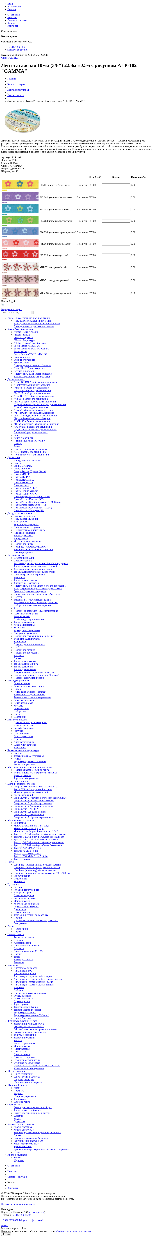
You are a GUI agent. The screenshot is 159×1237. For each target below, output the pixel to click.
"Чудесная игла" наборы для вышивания (35, 429)
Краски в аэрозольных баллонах (31, 1138)
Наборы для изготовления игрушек (32, 605)
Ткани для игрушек (24, 937)
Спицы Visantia (22, 468)
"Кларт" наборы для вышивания (31, 407)
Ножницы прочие (23, 552)
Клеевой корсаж (22, 942)
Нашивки (19, 987)
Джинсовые (20, 823)
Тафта (17, 956)
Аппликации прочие (25, 973)
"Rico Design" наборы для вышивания (34, 396)
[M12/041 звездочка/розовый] (4, 285)
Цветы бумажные (23, 560)
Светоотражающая (23, 736)
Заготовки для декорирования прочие (34, 569)
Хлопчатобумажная (24, 742)
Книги (17, 1157)
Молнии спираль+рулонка (21, 783)
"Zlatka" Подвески (23, 337)
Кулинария (19, 627)
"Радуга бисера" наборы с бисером (32, 418)
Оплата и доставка (17, 20)
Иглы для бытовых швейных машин (33, 320)
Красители (19, 577)
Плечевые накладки (24, 532)
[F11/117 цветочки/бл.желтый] (4, 189)
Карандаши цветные (24, 624)
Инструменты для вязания (27, 460)
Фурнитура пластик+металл (22, 1021)
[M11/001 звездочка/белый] (4, 272)
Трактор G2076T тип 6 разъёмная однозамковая (39, 836)
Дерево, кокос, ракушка (26, 906)
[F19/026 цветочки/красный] (4, 259)
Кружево (18, 705)
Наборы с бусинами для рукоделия (32, 376)
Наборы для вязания (24, 650)
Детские (18, 887)
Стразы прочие (22, 1001)
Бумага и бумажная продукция (30, 591)
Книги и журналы (17, 1154)
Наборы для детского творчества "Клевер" (36, 675)
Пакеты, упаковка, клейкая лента (31, 770)
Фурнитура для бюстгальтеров (30, 761)
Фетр (16, 608)
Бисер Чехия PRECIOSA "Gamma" (32, 348)
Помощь (11, 9)
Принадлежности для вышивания (31, 454)
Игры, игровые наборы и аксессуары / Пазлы (38, 588)
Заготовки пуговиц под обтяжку (31, 915)
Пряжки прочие (22, 1054)
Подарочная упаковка (25, 633)
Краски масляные (23, 1127)
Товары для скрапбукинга (27, 1110)
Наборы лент (20, 711)
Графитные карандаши (26, 613)
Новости (12, 17)
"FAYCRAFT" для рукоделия (29, 368)
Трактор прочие (22, 859)
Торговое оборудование (26, 778)
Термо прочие (21, 1004)
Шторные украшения (25, 1096)
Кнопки (18, 1040)
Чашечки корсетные (24, 764)
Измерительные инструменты (29, 530)
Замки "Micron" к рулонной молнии (33, 789)
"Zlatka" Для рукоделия (26, 332)
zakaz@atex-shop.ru (17, 49)
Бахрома (18, 1093)
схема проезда (36, 1212)
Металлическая (22, 1046)
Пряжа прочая (21, 485)
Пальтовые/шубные (24, 895)
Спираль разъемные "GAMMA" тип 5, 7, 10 (37, 786)
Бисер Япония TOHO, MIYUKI (30, 354)
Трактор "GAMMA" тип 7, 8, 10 (31, 856)
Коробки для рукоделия (26, 524)
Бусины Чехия (21, 362)
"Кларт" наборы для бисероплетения (33, 410)
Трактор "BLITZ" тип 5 (26, 850)
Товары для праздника (25, 580)
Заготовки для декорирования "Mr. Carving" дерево (41, 563)
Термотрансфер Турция (26, 1007)
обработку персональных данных (73, 1231)
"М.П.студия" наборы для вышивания (34, 412)
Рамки (17, 446)
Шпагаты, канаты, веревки (28, 1082)
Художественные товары (20, 1124)
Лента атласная (15, 95)
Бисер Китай (20, 351)
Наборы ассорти (22, 892)
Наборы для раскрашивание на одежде (34, 636)
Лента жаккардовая (24, 700)
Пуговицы (13, 884)
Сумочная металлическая (27, 1060)
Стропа (17, 739)
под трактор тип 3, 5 (24, 795)
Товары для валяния (24, 622)
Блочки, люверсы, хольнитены (30, 1032)
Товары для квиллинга (26, 664)
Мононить (19, 881)
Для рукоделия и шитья (19, 513)
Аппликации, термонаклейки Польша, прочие (38, 979)
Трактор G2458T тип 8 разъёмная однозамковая (39, 842)
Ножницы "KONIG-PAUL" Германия (33, 549)
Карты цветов (21, 781)
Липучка (18, 730)
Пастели (18, 597)
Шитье (17, 714)
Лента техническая (17, 719)
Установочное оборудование (29, 1068)
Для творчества (15, 555)
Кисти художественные (26, 1143)
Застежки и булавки (24, 1037)
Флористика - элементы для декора (32, 599)
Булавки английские (24, 516)
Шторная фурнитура (18, 1085)
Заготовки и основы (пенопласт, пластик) (36, 602)
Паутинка (19, 948)
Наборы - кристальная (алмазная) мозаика (36, 611)
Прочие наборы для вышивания (31, 432)
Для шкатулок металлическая (29, 644)
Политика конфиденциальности (18, 1204)
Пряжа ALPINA (22, 477)
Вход (10, 3)
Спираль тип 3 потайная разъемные (33, 803)
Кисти (17, 1088)
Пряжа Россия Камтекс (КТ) (28, 499)
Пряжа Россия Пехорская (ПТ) (30, 505)
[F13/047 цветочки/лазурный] (4, 214)
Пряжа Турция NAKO (25, 493)
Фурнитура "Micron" (25, 1012)
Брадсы (17, 1118)
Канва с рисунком (23, 438)
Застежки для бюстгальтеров (29, 756)
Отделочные (20, 878)
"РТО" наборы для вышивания (30, 452)
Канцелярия (20, 641)
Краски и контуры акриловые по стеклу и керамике (41, 1149)
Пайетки (18, 990)
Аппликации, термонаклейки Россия (33, 982)
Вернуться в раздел (11, 309)
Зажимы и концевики (25, 1035)
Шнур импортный (23, 1074)
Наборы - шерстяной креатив (29, 677)
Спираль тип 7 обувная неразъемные (33, 817)
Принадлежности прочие (27, 527)
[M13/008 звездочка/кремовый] (4, 298)
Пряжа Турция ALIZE (25, 488)
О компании (13, 14)
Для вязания (13, 457)
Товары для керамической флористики (34, 571)
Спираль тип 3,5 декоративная (30, 811)
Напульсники (21, 929)
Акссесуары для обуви (25, 968)
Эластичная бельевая (25, 744)
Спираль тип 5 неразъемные (29, 814)
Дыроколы (19, 1121)
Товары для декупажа (25, 661)
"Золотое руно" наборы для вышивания (35, 401)
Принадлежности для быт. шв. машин (34, 326)
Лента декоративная (18, 89)
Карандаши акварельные (27, 630)
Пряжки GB (20, 1051)
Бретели (18, 753)
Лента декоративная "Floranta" (30, 691)
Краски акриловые (24, 1129)
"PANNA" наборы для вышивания (32, 393)
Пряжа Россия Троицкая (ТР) (29, 510)
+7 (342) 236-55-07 (21, 1215)
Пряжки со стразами (24, 1057)
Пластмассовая (22, 1048)
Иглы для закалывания (26, 518)
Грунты (18, 1152)
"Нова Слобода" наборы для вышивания (35, 415)
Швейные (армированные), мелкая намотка (37, 867)
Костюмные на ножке (25, 898)
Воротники (20, 717)
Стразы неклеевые (23, 998)
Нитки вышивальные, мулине (29, 440)
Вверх (4, 1225)
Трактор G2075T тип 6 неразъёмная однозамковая (40, 834)
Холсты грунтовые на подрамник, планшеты (37, 1132)
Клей (16, 647)
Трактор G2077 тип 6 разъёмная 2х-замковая (37, 839)
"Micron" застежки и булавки (29, 1026)
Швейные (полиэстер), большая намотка (35, 870)
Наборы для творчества (26, 652)
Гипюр (17, 689)
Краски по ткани (23, 1146)
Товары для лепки (23, 666)
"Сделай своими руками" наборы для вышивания (40, 404)
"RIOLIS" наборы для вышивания (32, 421)
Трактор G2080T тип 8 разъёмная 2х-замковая (38, 845)
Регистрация (14, 6)
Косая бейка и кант (24, 728)
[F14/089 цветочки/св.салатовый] (4, 224)
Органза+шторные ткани (27, 945)
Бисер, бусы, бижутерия (20, 329)
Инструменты (21, 538)
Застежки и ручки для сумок (29, 1023)
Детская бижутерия (24, 371)
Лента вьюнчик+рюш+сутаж (29, 686)
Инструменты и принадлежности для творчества (40, 585)
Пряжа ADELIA (22, 474)
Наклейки (19, 655)
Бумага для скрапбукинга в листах (32, 1113)
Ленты (17, 758)
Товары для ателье (23, 535)
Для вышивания (16, 379)
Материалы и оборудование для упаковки (29, 767)
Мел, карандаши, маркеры (27, 541)
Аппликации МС (23, 970)
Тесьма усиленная (23, 959)
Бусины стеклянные (24, 359)
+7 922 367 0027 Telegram (14, 1220)
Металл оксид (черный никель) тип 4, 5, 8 (36, 831)
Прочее (17, 658)
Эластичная (20, 747)
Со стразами (20, 923)
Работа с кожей (22, 616)
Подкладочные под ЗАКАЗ (28, 951)
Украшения (13, 965)
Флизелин (19, 962)
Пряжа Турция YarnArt (26, 491)
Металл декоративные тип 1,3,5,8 (31, 825)
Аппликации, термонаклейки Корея (33, 976)
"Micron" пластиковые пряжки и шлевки (35, 1029)
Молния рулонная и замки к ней (31, 792)
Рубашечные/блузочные (26, 889)
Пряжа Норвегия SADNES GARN (32, 496)
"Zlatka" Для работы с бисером (30, 343)
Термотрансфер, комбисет (27, 1009)
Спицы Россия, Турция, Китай (30, 471)
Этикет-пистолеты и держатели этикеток (35, 772)
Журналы (19, 1160)
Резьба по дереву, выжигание (29, 619)
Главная (11, 78)
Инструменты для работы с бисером (33, 373)
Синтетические (22, 876)
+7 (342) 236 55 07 (17, 47)
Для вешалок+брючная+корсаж (30, 722)
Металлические (22, 901)
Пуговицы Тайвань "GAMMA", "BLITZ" (36, 920)
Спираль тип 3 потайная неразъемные (34, 800)
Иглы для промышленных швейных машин (37, 323)
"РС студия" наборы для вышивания (33, 426)
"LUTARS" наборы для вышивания (32, 390)
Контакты (12, 25)
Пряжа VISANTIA (23, 482)
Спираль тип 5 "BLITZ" (26, 809)
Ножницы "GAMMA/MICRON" (31, 546)
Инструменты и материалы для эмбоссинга (37, 594)
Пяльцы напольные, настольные (31, 449)
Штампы (18, 1115)
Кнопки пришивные (24, 1043)
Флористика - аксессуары (27, 583)
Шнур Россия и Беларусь (27, 1076)
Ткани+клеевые (15, 934)
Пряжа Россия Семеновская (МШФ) (33, 507)
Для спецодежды (23, 912)
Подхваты (19, 1090)
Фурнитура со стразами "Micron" (31, 1015)
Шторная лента (22, 1101)
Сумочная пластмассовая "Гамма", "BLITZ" (37, 1065)
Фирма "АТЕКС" (10, 57)
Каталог (11, 23)
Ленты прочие (21, 708)
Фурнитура (20, 1099)
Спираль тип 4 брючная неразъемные (33, 806)
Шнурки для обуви (24, 1079)
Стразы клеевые (22, 995)
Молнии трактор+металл (20, 820)
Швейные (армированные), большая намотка (37, 864)
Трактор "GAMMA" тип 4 (27, 848)
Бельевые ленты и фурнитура (23, 750)
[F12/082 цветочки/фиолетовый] (4, 202)
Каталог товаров (16, 84)
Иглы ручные (21, 521)
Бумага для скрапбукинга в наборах (33, 1107)
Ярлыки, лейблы (22, 775)
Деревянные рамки (24, 558)
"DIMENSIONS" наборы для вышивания (35, 382)
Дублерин (19, 940)
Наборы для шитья (23, 544)
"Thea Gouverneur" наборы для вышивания (36, 424)
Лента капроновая (23, 703)
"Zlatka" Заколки (22, 334)
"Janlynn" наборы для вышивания (31, 387)
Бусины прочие (22, 357)
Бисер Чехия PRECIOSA (27, 346)
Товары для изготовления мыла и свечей (35, 566)
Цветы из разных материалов (29, 574)
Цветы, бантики (22, 1018)
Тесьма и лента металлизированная (32, 697)
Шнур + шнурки (16, 1071)
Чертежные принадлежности (29, 1141)
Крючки (18, 463)
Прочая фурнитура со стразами (30, 993)
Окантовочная (21, 733)
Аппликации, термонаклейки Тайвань (34, 984)
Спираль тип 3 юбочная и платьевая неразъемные (40, 797)
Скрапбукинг (14, 1104)
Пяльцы (18, 443)
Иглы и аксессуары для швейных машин (28, 318)
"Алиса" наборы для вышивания (31, 399)
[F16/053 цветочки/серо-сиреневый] (4, 236)
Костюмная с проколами (26, 903)
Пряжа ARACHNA (24, 479)
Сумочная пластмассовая (27, 1062)
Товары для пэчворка (25, 669)
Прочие (18, 917)
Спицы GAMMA (23, 465)
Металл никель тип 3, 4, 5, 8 (28, 828)
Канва (17, 435)
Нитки (10, 862)
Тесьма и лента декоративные (29, 694)
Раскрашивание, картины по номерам (34, 672)
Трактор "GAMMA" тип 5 (27, 853)
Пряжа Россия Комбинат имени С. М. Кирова (38, 502)
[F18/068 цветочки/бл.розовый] (4, 248)
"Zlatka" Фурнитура (24, 340)
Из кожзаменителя (23, 725)
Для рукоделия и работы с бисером (32, 365)
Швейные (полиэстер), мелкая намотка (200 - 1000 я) (42, 873)
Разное (11, 926)
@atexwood (37, 1220)
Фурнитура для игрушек (27, 638)
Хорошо (6, 1234)
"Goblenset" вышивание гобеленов (32, 385)
